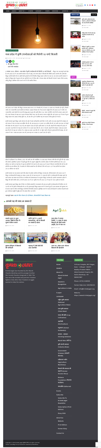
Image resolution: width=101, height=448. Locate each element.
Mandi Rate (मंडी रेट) (64, 340)
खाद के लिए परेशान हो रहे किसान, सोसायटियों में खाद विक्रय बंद (32, 195)
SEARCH (14, 11)
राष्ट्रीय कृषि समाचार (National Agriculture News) (64, 302)
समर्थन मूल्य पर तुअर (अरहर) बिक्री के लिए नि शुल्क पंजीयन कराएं (13, 220)
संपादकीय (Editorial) (64, 386)
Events (47, 11)
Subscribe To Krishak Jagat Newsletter (62, 400)
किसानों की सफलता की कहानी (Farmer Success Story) (64, 371)
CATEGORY (38, 11)
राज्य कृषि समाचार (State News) (12, 50)
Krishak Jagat (27, 58)
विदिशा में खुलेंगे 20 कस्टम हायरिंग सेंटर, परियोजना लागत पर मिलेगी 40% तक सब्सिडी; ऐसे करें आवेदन (88, 49)
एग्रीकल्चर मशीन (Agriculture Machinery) (62, 362)
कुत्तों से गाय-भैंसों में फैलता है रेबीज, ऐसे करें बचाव (88, 123)
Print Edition (62, 425)
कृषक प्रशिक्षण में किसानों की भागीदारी (13, 246)
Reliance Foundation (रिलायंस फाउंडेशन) (64, 380)
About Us (21, 11)
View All (94, 14)
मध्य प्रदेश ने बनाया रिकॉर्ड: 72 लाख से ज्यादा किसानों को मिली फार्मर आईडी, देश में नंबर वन (59, 221)
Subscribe (55, 11)
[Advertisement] (37, 95)
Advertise (65, 11)
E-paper (30, 11)
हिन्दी (82, 4)
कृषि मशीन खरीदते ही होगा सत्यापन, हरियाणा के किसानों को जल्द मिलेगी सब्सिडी (89, 21)
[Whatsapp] (13, 61)
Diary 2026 (62, 413)
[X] (10, 61)
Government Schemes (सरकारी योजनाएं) (63, 353)
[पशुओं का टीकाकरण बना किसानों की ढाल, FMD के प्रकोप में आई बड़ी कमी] (75, 86)
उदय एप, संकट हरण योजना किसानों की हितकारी (60, 246)
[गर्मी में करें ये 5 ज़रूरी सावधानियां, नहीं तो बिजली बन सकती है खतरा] (37, 206)
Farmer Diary (62, 429)
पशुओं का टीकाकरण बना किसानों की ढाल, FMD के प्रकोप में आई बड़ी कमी (88, 83)
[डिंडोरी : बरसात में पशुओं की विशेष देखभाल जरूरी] (75, 114)
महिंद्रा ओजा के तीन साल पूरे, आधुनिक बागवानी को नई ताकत (89, 35)
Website (61, 421)
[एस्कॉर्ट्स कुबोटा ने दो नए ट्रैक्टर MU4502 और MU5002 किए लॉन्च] (75, 66)
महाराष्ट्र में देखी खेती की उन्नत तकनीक (35, 246)
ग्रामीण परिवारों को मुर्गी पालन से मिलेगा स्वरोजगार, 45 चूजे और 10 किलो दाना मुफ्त (88, 97)
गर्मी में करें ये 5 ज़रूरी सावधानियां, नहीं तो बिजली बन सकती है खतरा (36, 220)
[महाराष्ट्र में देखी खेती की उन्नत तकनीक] (37, 233)
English (78, 4)
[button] (25, 11)
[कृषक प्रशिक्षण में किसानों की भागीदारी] (14, 233)
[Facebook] (7, 61)
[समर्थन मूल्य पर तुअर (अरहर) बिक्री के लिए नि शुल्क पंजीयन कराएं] (14, 206)
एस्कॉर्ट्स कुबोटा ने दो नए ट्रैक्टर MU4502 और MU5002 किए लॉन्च (88, 64)
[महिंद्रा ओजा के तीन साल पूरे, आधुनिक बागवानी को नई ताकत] (75, 37)
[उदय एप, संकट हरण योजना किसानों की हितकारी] (60, 233)
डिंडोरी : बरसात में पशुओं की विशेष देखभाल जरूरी (88, 111)
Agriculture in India (65, 288)
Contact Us (75, 11)
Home (7, 11)
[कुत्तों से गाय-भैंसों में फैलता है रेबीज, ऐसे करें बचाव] (75, 126)
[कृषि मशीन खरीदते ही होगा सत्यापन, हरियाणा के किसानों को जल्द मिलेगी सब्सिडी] (75, 24)
